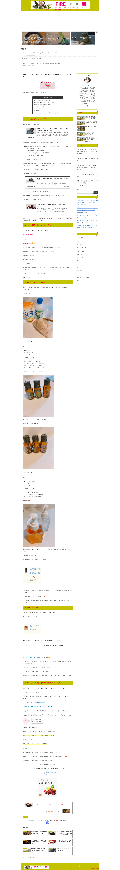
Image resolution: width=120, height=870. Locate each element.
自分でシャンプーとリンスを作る (42, 104)
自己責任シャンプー (39, 110)
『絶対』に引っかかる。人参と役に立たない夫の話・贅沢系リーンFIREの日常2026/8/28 (42, 52)
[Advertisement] (60, 21)
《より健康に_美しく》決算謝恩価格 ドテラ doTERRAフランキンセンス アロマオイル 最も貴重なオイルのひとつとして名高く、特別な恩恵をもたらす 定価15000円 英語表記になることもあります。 (35, 572)
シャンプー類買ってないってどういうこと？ (45, 102)
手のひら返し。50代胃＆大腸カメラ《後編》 (32, 58)
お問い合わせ (82, 866)
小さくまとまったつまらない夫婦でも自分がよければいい (48, 112)
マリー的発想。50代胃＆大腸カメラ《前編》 (87, 175)
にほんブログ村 (48, 775)
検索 (78, 189)
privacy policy (89, 866)
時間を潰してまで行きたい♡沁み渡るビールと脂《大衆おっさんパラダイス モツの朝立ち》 (87, 183)
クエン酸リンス (40, 108)
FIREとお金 (26, 817)
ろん (87, 85)
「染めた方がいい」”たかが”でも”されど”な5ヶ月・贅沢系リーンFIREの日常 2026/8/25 (41, 63)
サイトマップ (96, 866)
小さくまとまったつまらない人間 (42, 100)
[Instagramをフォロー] (47, 822)
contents (46, 97)
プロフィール (76, 866)
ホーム (71, 866)
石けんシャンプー (40, 106)
